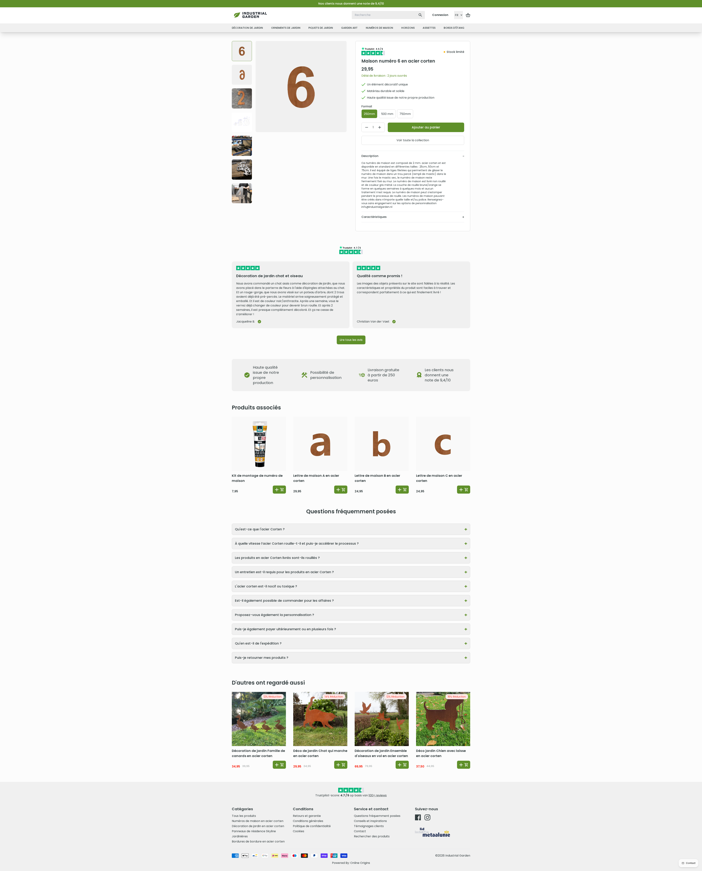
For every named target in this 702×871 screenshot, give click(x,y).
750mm (405, 114)
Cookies (298, 831)
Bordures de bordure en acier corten (258, 841)
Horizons (408, 28)
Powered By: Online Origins (351, 863)
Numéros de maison (379, 28)
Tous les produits (244, 816)
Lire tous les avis (351, 340)
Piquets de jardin (320, 28)
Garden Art (349, 28)
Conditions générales (308, 821)
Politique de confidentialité (312, 826)
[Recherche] (420, 15)
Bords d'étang (454, 28)
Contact (360, 831)
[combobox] (388, 15)
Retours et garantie (307, 816)
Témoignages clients (369, 826)
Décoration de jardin (247, 28)
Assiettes (429, 28)
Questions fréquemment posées (377, 816)
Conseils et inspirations (370, 821)
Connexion (440, 15)
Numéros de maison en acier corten (257, 821)
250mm (369, 114)
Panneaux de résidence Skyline (254, 831)
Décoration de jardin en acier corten (258, 826)
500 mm (387, 114)
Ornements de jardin (285, 28)
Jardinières (240, 836)
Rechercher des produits (372, 836)
